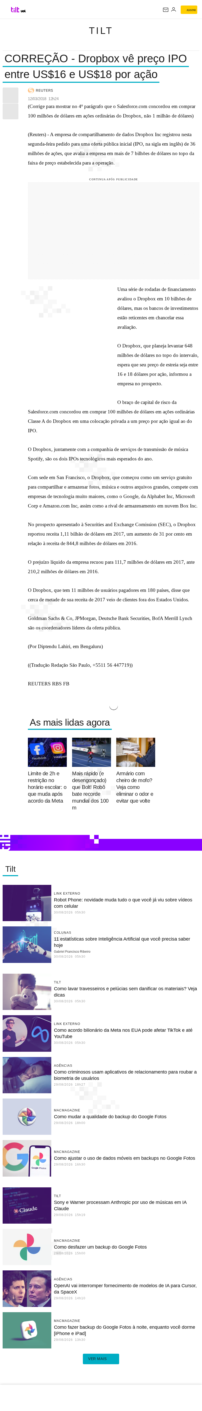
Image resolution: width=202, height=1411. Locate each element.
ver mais (97, 1359)
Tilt (101, 30)
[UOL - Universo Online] (23, 11)
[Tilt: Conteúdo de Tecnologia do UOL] (15, 9)
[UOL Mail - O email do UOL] (166, 10)
